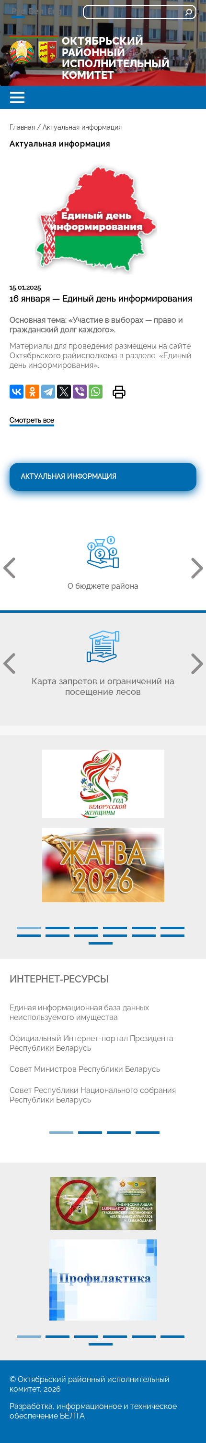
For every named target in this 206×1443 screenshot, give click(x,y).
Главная (22, 127)
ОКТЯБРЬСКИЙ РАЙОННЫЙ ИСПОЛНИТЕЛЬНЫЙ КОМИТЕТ (116, 58)
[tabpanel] (103, 831)
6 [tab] (172, 928)
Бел (36, 11)
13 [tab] (101, 943)
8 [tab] (57, 935)
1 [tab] (29, 928)
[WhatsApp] (96, 392)
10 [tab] (115, 935)
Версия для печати (119, 392)
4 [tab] (115, 928)
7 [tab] (29, 935)
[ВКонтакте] (16, 392)
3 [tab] (86, 928)
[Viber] (80, 392)
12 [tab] (172, 935)
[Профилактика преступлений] (103, 1280)
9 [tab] (86, 935)
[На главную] (22, 52)
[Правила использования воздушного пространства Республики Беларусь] (103, 1203)
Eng (54, 11)
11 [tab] (144, 935)
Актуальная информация (68, 476)
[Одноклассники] (32, 392)
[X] (64, 392)
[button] (17, 97)
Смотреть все (32, 420)
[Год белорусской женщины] (103, 784)
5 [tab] (144, 928)
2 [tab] (57, 928)
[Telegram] (48, 392)
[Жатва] (103, 865)
